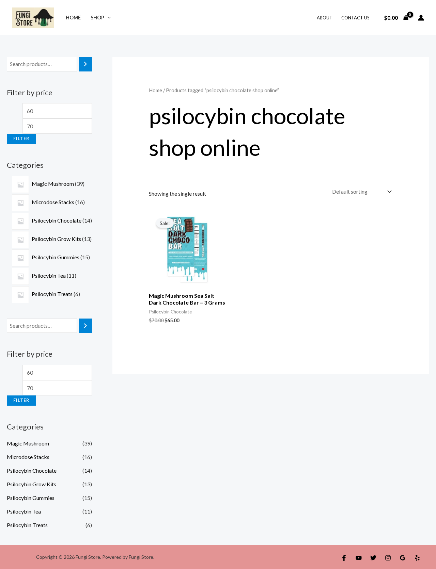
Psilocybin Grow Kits (31, 484)
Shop (97, 17)
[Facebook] (344, 558)
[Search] (85, 64)
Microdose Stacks (28, 457)
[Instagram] (388, 558)
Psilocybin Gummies (30, 497)
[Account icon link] (421, 18)
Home (73, 17)
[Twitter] (373, 558)
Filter (21, 138)
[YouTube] (359, 558)
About (324, 17)
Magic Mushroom (28, 443)
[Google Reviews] (403, 558)
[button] (107, 17)
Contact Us (355, 17)
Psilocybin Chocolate (32, 470)
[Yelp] (417, 558)
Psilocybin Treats (27, 525)
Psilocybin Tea (24, 511)
